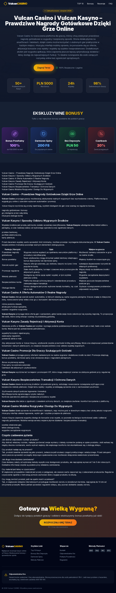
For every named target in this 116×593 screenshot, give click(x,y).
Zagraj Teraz (43, 67)
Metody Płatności (37, 560)
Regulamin (64, 560)
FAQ (110, 4)
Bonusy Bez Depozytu (39, 553)
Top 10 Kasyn (36, 550)
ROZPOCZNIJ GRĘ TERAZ (58, 522)
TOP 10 (80, 4)
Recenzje (101, 4)
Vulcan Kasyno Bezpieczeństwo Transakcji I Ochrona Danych (28, 187)
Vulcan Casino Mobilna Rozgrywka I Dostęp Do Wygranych (27, 189)
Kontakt (62, 550)
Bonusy (90, 4)
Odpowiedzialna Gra (67, 553)
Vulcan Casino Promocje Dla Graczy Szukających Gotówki (27, 184)
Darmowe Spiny (37, 557)
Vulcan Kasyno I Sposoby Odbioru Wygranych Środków (26, 176)
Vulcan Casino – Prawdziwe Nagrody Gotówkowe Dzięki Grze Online (31, 173)
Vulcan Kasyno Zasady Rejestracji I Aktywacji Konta (24, 181)
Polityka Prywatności (67, 557)
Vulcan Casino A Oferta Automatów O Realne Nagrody (25, 178)
